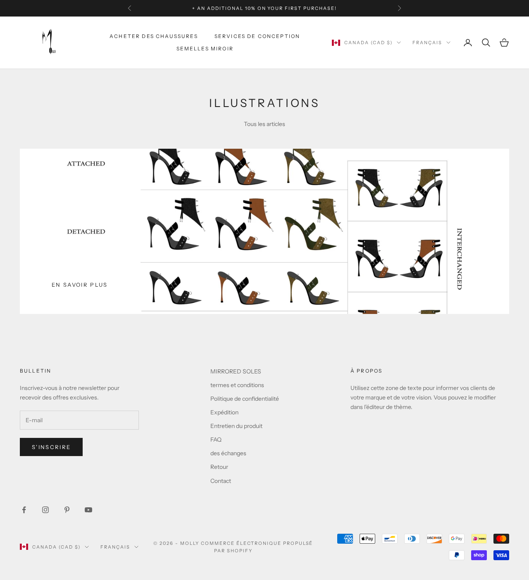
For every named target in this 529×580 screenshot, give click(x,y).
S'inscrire (51, 447)
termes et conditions (237, 385)
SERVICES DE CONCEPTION (257, 36)
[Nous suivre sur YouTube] (88, 510)
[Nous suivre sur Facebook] (24, 510)
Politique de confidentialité (244, 398)
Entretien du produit (236, 426)
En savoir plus (80, 284)
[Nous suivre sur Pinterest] (67, 510)
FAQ (216, 439)
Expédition (224, 412)
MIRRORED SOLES (235, 371)
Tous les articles (264, 124)
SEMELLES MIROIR (205, 48)
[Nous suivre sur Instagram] (45, 510)
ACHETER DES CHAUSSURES (154, 36)
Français (427, 42)
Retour (219, 467)
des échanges (228, 453)
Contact (220, 481)
